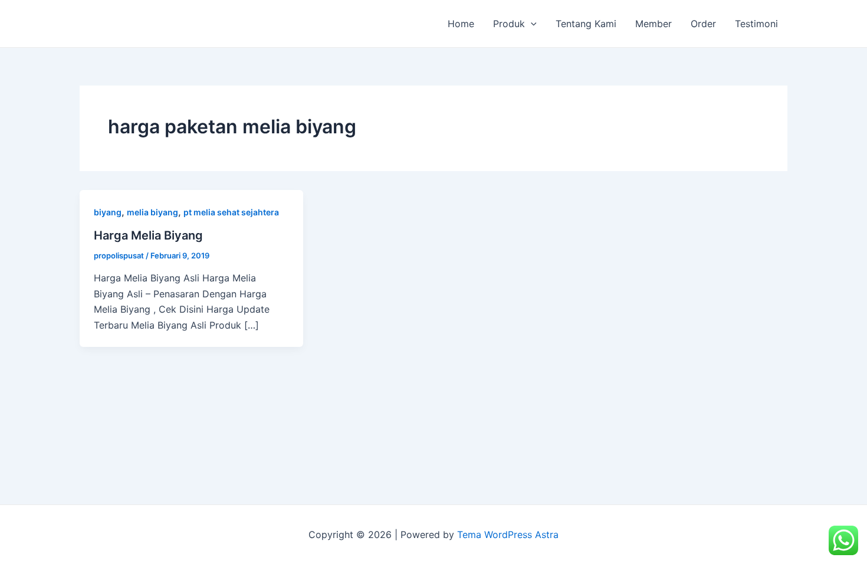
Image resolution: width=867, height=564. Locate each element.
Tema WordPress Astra (508, 534)
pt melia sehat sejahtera (231, 212)
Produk (509, 23)
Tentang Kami (586, 23)
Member (653, 23)
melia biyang (152, 212)
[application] (531, 23)
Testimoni (756, 23)
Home (461, 23)
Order (703, 23)
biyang (107, 212)
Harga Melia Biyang (148, 235)
